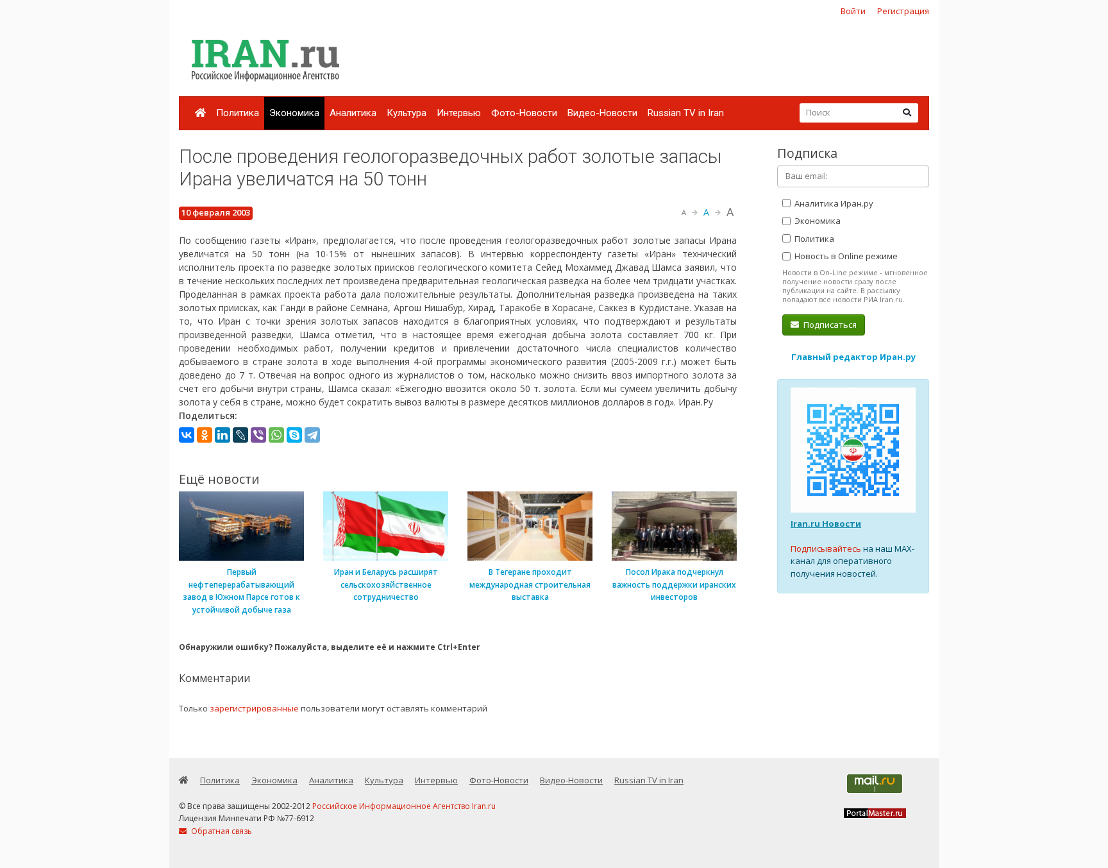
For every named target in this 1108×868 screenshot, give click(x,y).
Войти (853, 11)
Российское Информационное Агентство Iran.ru (404, 806)
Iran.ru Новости (826, 523)
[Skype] (294, 435)
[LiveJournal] (240, 435)
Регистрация (903, 11)
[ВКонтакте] (186, 435)
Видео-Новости (602, 113)
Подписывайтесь (826, 548)
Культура (406, 113)
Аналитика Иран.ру (833, 203)
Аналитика (353, 113)
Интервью (459, 113)
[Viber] (258, 435)
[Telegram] (312, 435)
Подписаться (829, 324)
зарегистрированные (254, 708)
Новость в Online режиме (845, 256)
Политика (237, 113)
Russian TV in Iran (686, 113)
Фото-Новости (524, 113)
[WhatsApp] (276, 435)
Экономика (294, 113)
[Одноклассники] (204, 435)
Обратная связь (220, 831)
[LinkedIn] (222, 435)
